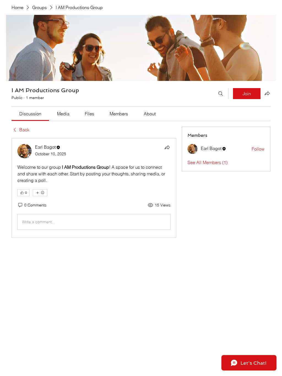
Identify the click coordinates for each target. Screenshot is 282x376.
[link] (30, 113)
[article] (94, 188)
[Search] (220, 93)
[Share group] (267, 93)
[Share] (167, 147)
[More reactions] (40, 192)
